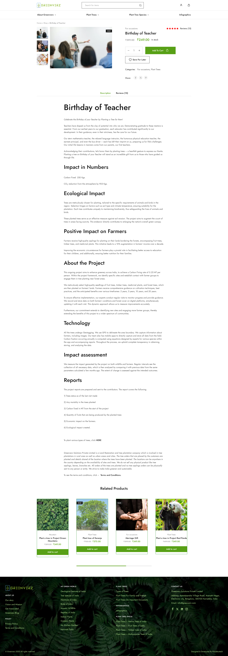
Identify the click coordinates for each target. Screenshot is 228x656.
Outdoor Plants (67, 620)
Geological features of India (73, 591)
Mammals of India (69, 599)
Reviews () (185, 28)
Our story (9, 600)
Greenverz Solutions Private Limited (187, 591)
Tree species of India (70, 595)
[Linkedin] (182, 610)
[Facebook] (172, 609)
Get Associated (12, 608)
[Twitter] (177, 610)
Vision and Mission (13, 604)
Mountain (52, 534)
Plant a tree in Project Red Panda (171, 538)
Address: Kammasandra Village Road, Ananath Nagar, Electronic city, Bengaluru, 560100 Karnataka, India (195, 597)
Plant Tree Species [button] (137, 14)
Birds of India (67, 604)
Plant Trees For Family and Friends (131, 595)
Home (39, 23)
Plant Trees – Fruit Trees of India (130, 625)
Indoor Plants (66, 616)
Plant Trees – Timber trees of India (131, 629)
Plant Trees (155, 69)
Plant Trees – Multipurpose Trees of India (134, 634)
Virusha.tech (217, 651)
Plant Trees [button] (91, 14)
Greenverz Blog (12, 612)
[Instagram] (186, 610)
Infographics (185, 14)
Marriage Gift (132, 538)
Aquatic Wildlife (68, 608)
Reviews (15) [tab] (122, 93)
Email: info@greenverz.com (183, 602)
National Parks (67, 629)
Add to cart (158, 50)
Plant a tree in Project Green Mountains (52, 539)
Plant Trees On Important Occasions (132, 599)
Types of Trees (122, 591)
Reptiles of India (68, 612)
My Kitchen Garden (69, 625)
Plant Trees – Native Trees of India (131, 621)
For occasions (131, 28)
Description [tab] (105, 93)
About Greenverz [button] (45, 14)
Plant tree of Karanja (92, 538)
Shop (46, 23)
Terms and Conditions (14, 627)
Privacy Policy (11, 623)
